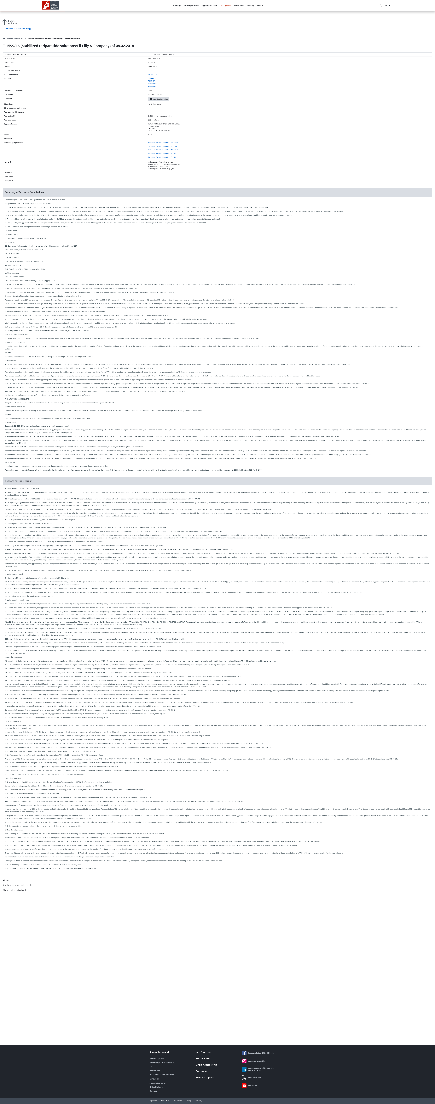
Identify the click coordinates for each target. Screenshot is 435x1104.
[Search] (380, 5)
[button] (217, 192)
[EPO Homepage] (50, 5)
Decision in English (160, 99)
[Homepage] (4, 39)
